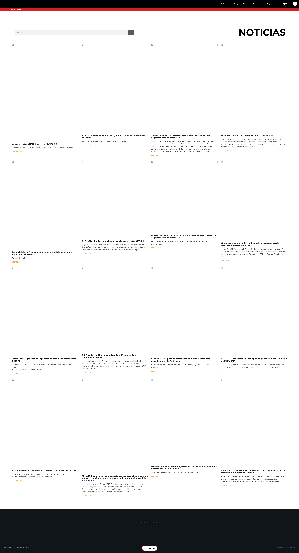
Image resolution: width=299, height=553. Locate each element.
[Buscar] (131, 48)
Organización (98, 20)
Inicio (13, 25)
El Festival (97, 3)
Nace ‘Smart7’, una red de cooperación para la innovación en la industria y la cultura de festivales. (253, 487)
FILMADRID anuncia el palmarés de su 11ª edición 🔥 (247, 151)
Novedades (97, 14)
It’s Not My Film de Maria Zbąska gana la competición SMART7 (113, 257)
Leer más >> (17, 167)
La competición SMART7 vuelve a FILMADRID (34, 160)
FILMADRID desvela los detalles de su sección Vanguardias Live (44, 486)
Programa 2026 (99, 9)
